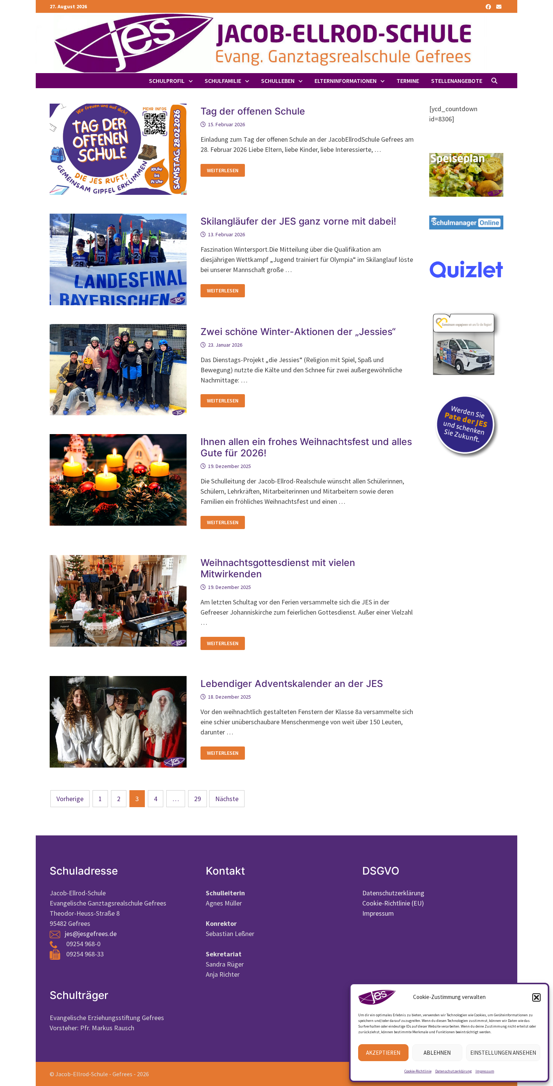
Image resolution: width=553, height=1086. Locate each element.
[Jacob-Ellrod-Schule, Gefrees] (261, 42)
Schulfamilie (223, 80)
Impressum (485, 1071)
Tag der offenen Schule (253, 111)
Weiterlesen (223, 170)
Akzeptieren (383, 1052)
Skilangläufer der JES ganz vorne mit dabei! (298, 221)
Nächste (227, 798)
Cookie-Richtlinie (417, 1071)
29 (197, 798)
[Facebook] (489, 6)
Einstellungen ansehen (503, 1052)
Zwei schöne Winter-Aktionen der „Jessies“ (298, 331)
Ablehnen (437, 1052)
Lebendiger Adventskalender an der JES (292, 683)
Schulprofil (167, 80)
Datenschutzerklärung (453, 1071)
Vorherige (70, 798)
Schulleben (278, 80)
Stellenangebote (456, 80)
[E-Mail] (498, 6)
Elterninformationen (345, 80)
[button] (536, 997)
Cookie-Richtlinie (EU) (393, 903)
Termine (408, 80)
